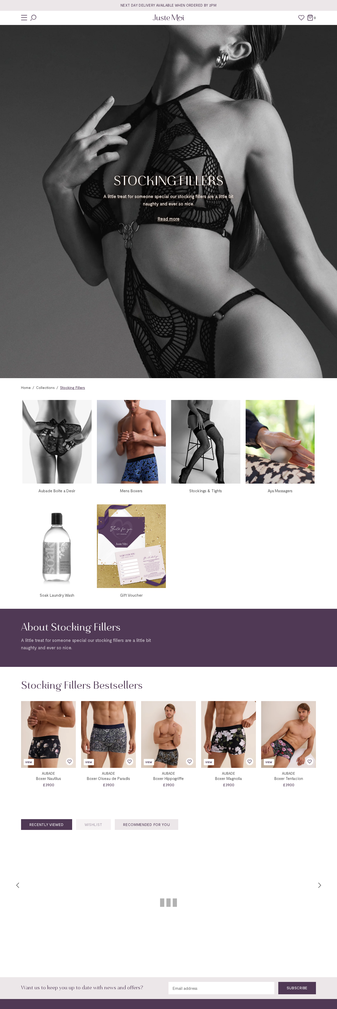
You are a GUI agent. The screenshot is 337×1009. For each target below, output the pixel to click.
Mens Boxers (131, 490)
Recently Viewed (46, 824)
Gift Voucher (131, 595)
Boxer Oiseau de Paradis (108, 778)
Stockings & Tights (205, 490)
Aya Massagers (280, 490)
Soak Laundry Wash (57, 595)
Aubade (48, 773)
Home (26, 387)
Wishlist (94, 824)
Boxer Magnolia (228, 778)
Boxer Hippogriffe (168, 778)
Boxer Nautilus (48, 778)
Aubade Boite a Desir (56, 490)
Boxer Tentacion (288, 778)
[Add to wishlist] (69, 761)
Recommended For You (146, 824)
